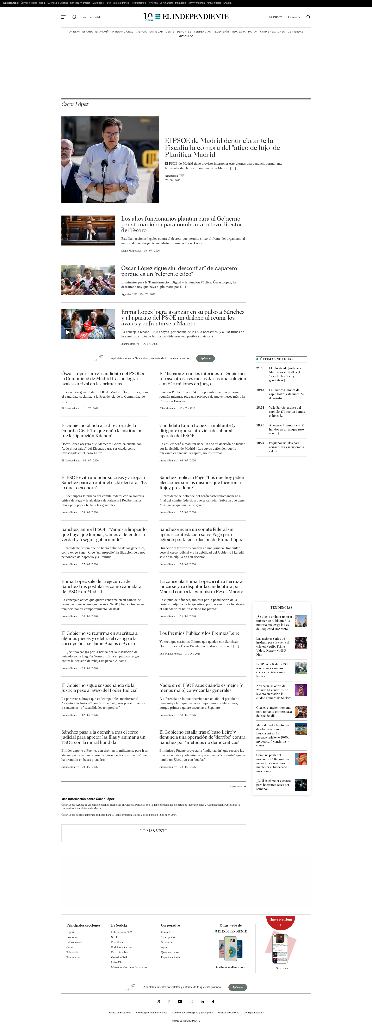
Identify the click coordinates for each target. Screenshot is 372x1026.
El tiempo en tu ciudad (89, 17)
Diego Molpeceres (131, 250)
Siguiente (238, 786)
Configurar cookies (254, 1012)
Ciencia (141, 31)
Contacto (166, 932)
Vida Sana (239, 31)
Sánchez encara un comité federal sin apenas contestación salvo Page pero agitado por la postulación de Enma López (201, 534)
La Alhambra (166, 2)
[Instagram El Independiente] (191, 1002)
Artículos (186, 36)
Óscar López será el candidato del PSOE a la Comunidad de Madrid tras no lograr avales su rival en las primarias (102, 379)
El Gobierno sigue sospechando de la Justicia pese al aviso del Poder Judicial (99, 687)
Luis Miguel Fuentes (170, 653)
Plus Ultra (117, 942)
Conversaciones (272, 31)
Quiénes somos (170, 952)
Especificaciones (170, 957)
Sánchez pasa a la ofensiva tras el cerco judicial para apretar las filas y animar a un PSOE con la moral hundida (103, 737)
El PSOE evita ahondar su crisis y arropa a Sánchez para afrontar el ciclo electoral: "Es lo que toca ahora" (104, 482)
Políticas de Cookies (228, 1012)
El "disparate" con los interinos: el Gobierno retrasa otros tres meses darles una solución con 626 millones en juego (202, 379)
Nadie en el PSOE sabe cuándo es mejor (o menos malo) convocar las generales (201, 687)
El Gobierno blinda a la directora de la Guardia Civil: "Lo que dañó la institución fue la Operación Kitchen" (102, 430)
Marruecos (98, 2)
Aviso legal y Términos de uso (151, 1012)
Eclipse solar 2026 (122, 932)
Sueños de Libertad (57, 2)
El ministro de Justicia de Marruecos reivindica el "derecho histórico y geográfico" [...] (285, 374)
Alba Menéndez (168, 408)
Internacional (122, 31)
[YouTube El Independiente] (180, 1002)
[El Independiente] (186, 17)
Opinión (74, 31)
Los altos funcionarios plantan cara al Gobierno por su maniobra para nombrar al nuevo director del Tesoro (181, 224)
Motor (253, 31)
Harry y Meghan (196, 2)
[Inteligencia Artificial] (231, 960)
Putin (108, 2)
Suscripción (168, 937)
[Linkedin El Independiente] (202, 1002)
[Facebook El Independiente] (169, 1002)
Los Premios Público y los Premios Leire (199, 633)
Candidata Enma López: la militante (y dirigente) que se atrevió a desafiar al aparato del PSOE (197, 430)
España (87, 31)
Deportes (184, 31)
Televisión (221, 31)
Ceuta (42, 2)
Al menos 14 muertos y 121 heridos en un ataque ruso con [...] (286, 429)
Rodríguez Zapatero (122, 947)
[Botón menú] (63, 17)
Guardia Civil (119, 957)
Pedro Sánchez (119, 952)
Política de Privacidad (119, 1012)
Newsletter (167, 942)
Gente (170, 31)
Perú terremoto (138, 2)
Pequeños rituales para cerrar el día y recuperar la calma (286, 447)
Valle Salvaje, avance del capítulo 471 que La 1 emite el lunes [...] (287, 412)
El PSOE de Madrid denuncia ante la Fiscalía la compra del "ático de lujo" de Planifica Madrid (222, 147)
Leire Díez (117, 962)
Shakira (227, 2)
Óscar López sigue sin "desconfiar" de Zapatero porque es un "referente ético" (179, 270)
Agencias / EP (174, 176)
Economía (102, 31)
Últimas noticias (29, 2)
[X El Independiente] (158, 1001)
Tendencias (202, 31)
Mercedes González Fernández (129, 967)
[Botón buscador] (309, 17)
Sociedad (156, 31)
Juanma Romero (130, 343)
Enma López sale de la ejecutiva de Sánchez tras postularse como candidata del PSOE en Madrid (101, 586)
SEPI (114, 937)
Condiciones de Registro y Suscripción (192, 1012)
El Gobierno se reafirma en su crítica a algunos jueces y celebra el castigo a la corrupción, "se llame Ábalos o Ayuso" (99, 638)
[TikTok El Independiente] (213, 1002)
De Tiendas (295, 31)
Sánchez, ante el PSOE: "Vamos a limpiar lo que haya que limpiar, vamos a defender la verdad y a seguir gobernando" (104, 534)
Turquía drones (121, 2)
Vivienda (153, 2)
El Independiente (70, 408)
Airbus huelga (214, 2)
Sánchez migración (80, 2)
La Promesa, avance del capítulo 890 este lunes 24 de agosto (286, 394)
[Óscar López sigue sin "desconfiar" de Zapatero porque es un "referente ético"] (88, 280)
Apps (164, 947)
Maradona (180, 2)
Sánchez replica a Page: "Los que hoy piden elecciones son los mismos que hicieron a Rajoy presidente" (201, 482)
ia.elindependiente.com (230, 967)
